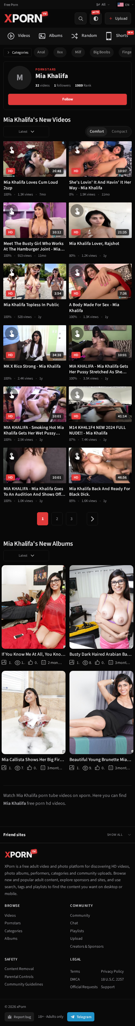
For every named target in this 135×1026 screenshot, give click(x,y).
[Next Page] (92, 518)
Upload (76, 938)
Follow (67, 99)
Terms (75, 971)
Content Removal (19, 969)
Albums (11, 938)
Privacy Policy (112, 971)
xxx (60, 52)
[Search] (81, 18)
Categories (20, 52)
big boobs (101, 52)
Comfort (97, 131)
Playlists (77, 931)
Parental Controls (19, 977)
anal (41, 52)
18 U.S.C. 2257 (112, 979)
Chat (74, 923)
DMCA (75, 979)
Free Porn (11, 5)
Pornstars (13, 923)
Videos (10, 915)
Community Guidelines (24, 984)
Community (80, 915)
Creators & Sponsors (87, 946)
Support (108, 987)
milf (78, 52)
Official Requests (84, 987)
